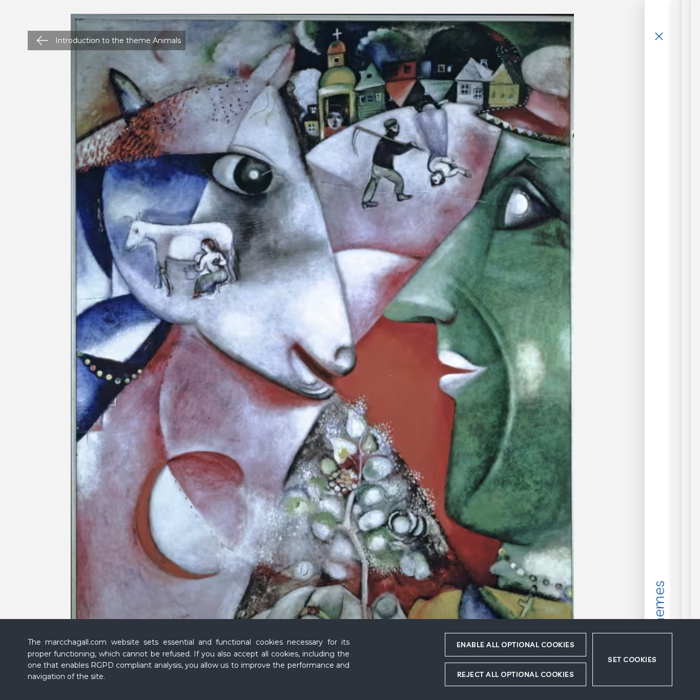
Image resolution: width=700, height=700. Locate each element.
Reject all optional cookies (515, 674)
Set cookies (632, 659)
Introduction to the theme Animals (118, 40)
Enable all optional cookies (516, 644)
